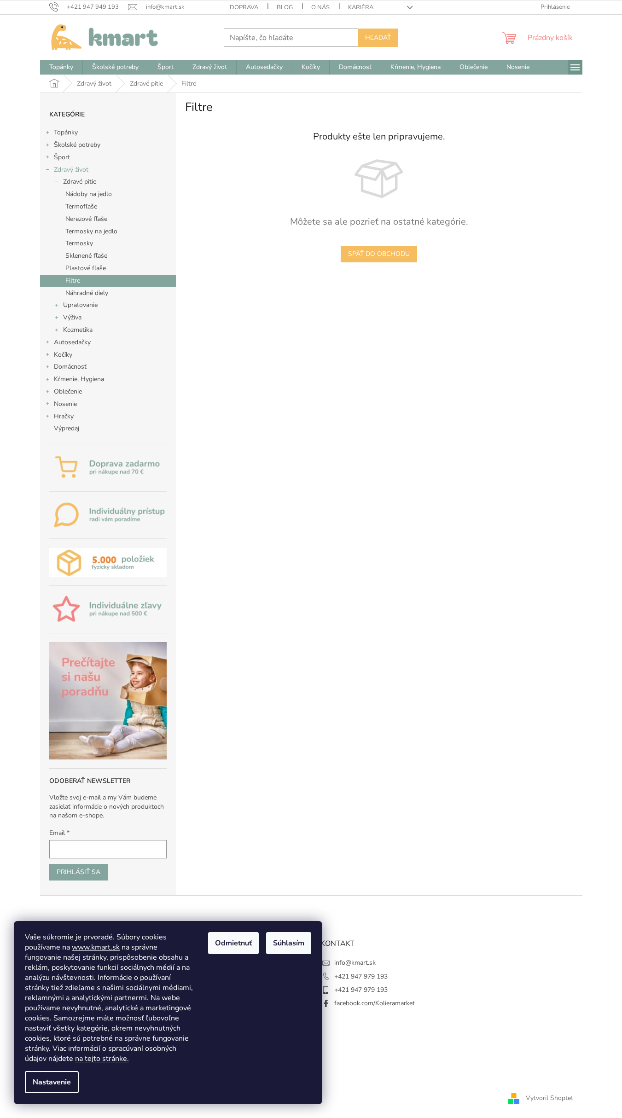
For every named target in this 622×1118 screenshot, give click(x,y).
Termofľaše (81, 206)
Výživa (72, 317)
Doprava (244, 7)
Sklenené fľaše (86, 255)
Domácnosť (70, 366)
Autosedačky (72, 342)
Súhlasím (288, 943)
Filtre (72, 280)
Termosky (79, 243)
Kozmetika (78, 329)
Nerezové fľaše (86, 218)
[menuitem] (61, 67)
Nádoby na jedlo (88, 194)
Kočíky (63, 354)
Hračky (64, 416)
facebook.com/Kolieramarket (374, 1003)
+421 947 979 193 (361, 976)
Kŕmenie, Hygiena (79, 379)
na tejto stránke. (102, 1059)
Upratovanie (80, 305)
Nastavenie (52, 1082)
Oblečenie (68, 391)
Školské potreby (77, 144)
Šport (62, 157)
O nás (320, 7)
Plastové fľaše (85, 268)
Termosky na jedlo (91, 231)
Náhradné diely (86, 293)
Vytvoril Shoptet (549, 1098)
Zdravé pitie (79, 181)
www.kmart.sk (96, 947)
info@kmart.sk (355, 962)
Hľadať (378, 37)
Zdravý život (71, 169)
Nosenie (65, 404)
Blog (285, 7)
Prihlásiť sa (78, 872)
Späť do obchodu (379, 253)
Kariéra (360, 7)
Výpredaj (66, 428)
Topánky (66, 132)
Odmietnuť (233, 943)
